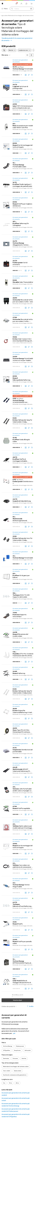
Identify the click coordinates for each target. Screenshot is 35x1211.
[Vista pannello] (27, 55)
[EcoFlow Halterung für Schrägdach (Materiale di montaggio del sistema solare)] (17, 224)
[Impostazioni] (16, 3)
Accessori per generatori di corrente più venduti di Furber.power (16, 1110)
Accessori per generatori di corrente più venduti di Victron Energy (16, 1105)
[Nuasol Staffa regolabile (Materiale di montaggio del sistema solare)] (17, 808)
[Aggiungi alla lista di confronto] (25, 74)
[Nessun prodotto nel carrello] (31, 3)
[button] (32, 60)
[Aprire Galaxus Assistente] (26, 3)
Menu (6, 9)
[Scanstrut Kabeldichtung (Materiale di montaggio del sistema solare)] (17, 501)
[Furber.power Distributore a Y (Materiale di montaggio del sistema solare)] (17, 481)
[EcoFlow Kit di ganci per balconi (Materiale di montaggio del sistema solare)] (17, 576)
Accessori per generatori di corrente (20, 61)
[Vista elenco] (31, 55)
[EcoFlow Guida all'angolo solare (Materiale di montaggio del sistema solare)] (17, 441)
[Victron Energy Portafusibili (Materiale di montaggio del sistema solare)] (17, 67)
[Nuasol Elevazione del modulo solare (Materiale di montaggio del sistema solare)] (17, 635)
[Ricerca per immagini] (31, 9)
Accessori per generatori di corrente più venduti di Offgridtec (16, 1115)
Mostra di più (17, 1000)
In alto (31, 1006)
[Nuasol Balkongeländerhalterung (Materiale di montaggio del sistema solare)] (17, 379)
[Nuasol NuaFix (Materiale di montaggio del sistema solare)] (17, 924)
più (14, 1033)
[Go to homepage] (2, 3)
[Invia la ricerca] (12, 8)
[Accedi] (21, 4)
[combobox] (4, 50)
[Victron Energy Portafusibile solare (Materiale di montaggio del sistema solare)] (17, 166)
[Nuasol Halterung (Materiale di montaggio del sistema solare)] (17, 673)
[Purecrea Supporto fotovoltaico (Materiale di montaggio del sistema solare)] (17, 616)
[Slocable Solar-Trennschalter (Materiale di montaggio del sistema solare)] (17, 282)
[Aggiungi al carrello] (31, 74)
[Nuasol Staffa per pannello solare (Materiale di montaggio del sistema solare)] (17, 942)
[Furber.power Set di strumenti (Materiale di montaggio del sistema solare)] (17, 264)
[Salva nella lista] (28, 74)
